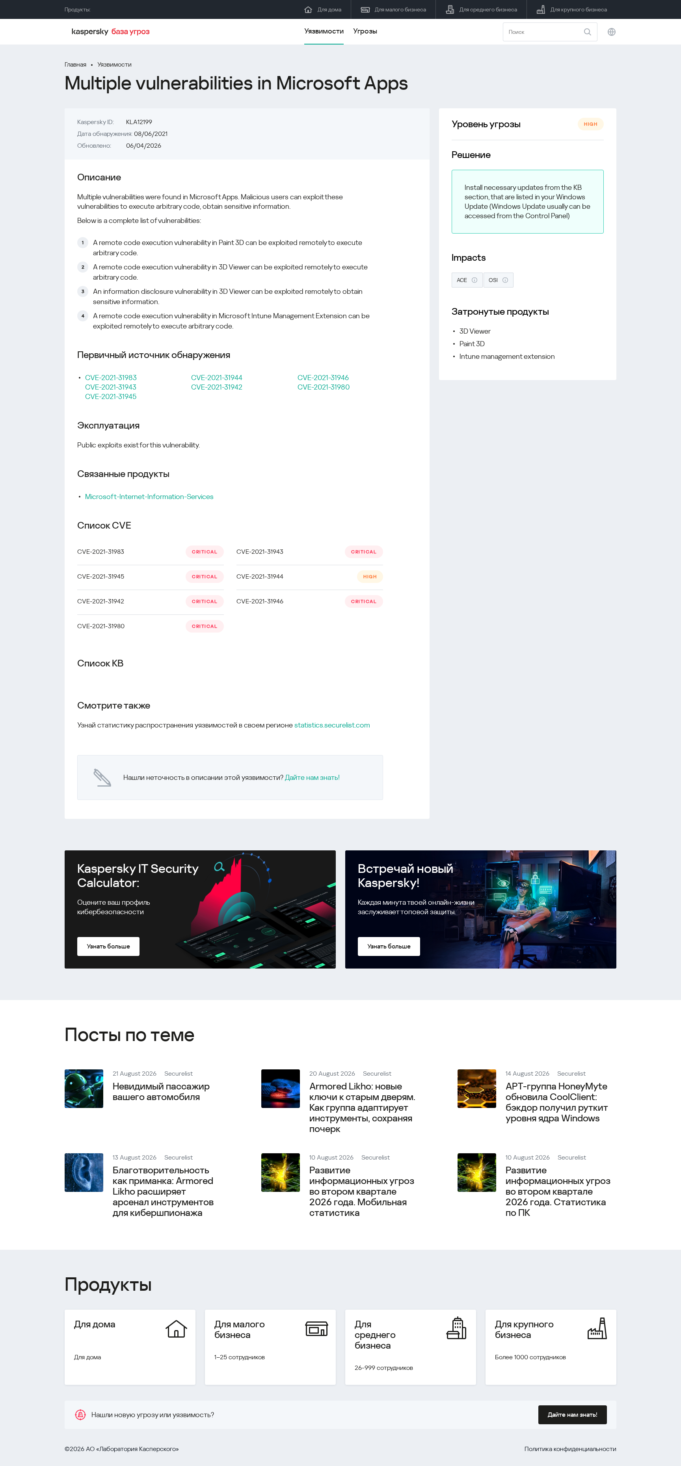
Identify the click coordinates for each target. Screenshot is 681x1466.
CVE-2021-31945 (110, 396)
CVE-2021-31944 (216, 377)
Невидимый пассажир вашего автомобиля (161, 1091)
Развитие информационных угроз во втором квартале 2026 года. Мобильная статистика (361, 1191)
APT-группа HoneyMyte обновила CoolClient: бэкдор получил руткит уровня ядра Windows (557, 1102)
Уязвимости (324, 31)
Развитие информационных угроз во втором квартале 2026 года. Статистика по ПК (558, 1191)
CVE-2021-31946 (323, 377)
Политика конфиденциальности (570, 1449)
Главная (75, 64)
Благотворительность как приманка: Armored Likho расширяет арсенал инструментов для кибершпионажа (163, 1191)
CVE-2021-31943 (110, 387)
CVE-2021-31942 (216, 387)
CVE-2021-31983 (111, 377)
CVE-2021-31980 (324, 387)
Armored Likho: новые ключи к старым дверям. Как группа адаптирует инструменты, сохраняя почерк (362, 1107)
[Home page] (112, 32)
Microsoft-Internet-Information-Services (149, 496)
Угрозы (365, 31)
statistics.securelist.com (332, 725)
